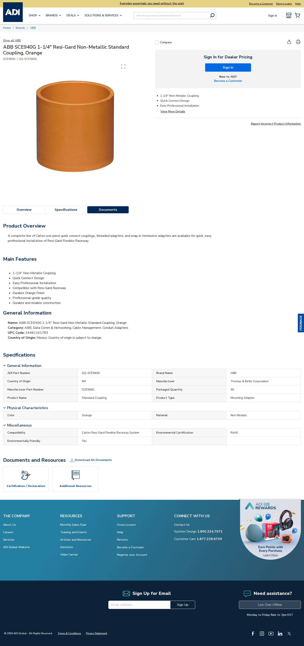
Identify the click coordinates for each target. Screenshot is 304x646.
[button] (301, 323)
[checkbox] (157, 42)
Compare (166, 42)
